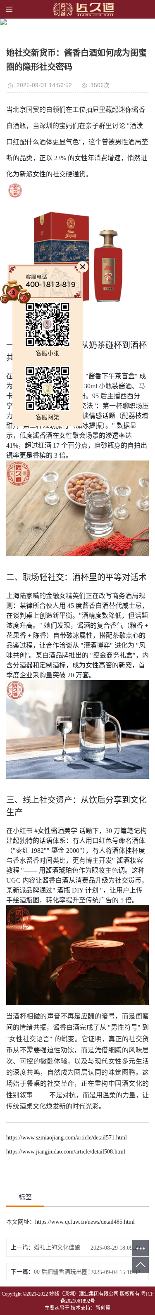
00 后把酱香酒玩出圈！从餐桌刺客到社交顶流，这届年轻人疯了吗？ (67, 1272)
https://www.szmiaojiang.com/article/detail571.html (66, 1138)
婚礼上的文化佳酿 (57, 1247)
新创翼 (102, 1308)
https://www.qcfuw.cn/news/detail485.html (85, 1222)
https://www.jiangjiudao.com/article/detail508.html (65, 1152)
